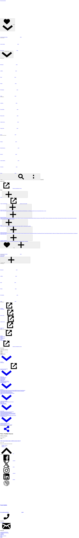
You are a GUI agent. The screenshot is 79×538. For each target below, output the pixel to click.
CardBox (8, 276)
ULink (8, 301)
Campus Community (4, 445)
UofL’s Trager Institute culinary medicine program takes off (10, 440)
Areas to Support (9, 44)
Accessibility (2, 533)
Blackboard (8, 64)
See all (8, 134)
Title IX (1, 537)
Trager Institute (2, 349)
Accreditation (2, 534)
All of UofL (6, 349)
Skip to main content (3, 0)
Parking (8, 83)
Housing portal (9, 115)
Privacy (1, 536)
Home (4, 425)
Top (13, 453)
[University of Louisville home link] (39, 503)
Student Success (4, 446)
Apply (1, 438)
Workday (8, 141)
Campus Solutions (9, 160)
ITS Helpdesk (9, 89)
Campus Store (9, 128)
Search (1, 351)
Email (8, 77)
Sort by (1, 437)
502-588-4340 (2, 522)
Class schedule (9, 109)
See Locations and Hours (11, 512)
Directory (8, 154)
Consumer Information (3, 535)
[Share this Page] (6, 429)
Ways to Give (9, 50)
